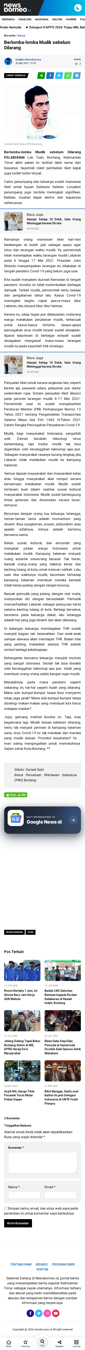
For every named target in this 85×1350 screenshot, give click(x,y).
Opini (30, 932)
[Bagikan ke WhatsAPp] (68, 75)
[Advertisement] (42, 881)
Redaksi (42, 1264)
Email (50, 1187)
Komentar (16, 1147)
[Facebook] (30, 1313)
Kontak (42, 1269)
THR (66, 628)
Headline (24, 19)
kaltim (57, 19)
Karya (21, 35)
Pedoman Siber (63, 1264)
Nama (14, 1187)
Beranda (8, 19)
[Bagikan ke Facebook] (50, 75)
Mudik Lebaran (14, 932)
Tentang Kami (21, 1264)
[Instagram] (46, 1313)
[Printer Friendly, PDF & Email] (15, 796)
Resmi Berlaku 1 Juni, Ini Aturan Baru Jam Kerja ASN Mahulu (20, 994)
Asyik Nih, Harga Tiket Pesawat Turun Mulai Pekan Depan (19, 1095)
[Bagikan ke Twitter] (59, 75)
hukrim (71, 19)
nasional (42, 19)
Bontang (53, 157)
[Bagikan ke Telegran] (77, 75)
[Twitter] (38, 1313)
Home (8, 1346)
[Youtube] (55, 1313)
